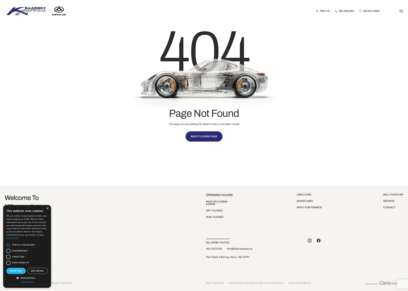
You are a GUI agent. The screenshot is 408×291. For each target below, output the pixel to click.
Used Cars (304, 194)
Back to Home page (204, 136)
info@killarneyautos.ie (239, 248)
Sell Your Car (393, 194)
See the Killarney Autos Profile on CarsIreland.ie (256, 282)
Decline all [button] (37, 270)
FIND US (325, 11)
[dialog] (27, 246)
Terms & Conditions (299, 282)
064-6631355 (346, 11)
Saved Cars (371, 11)
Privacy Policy (12, 238)
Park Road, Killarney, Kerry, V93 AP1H (227, 257)
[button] (27, 277)
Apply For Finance (309, 207)
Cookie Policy (27, 282)
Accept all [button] (16, 270)
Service (388, 201)
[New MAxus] (59, 5)
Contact (389, 207)
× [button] (47, 208)
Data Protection (215, 282)
